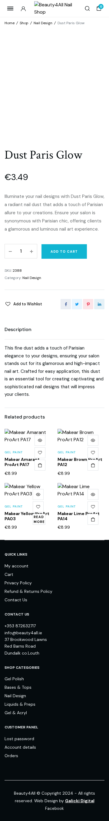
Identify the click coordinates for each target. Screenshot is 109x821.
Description (18, 329)
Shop (24, 23)
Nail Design (43, 23)
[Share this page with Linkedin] (99, 304)
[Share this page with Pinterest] (88, 304)
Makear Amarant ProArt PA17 (22, 462)
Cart (9, 574)
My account (16, 566)
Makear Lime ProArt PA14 (79, 516)
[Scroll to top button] (99, 797)
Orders (11, 755)
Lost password (19, 738)
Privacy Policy (18, 583)
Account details (20, 747)
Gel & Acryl (16, 712)
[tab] (18, 329)
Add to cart (64, 251)
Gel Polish (14, 678)
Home (10, 23)
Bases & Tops (18, 687)
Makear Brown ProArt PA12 (80, 462)
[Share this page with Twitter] (77, 304)
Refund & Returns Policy (28, 591)
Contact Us (16, 600)
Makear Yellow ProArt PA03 (27, 516)
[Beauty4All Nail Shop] (54, 8)
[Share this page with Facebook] (66, 304)
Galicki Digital (79, 800)
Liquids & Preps (20, 704)
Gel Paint (14, 452)
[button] (23, 303)
